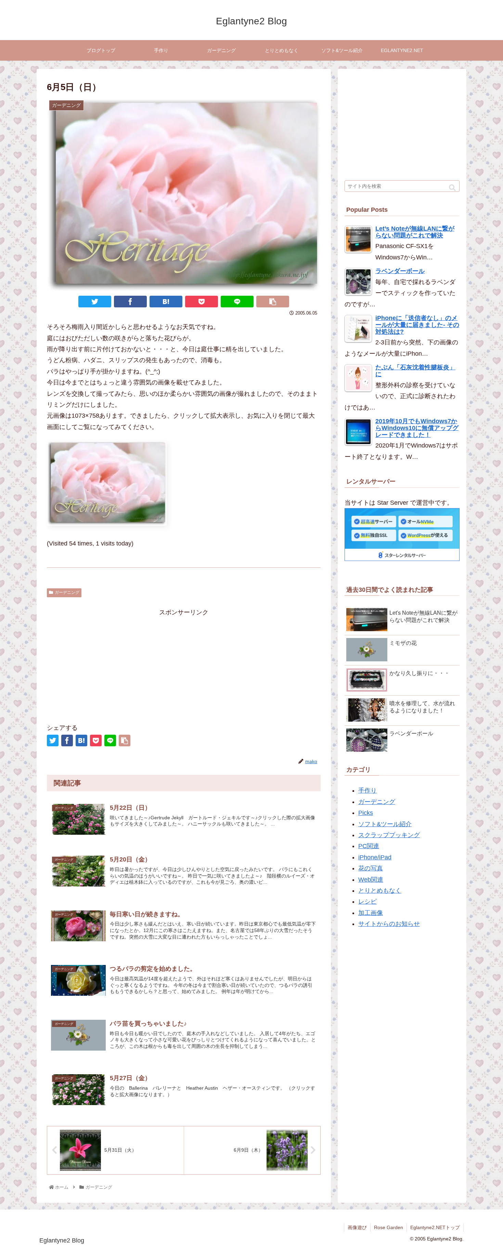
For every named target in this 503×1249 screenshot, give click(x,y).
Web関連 (370, 879)
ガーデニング (67, 592)
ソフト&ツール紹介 (385, 824)
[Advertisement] (184, 666)
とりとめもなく (379, 890)
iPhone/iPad (374, 857)
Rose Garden (388, 1227)
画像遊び (357, 1227)
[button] (452, 188)
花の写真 (370, 868)
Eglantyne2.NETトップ (435, 1227)
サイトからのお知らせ (389, 923)
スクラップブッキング (389, 835)
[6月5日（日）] (166, 301)
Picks (365, 812)
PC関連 (368, 846)
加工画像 (370, 912)
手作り (367, 790)
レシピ (367, 901)
